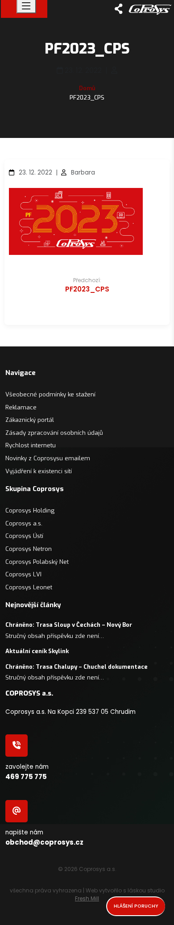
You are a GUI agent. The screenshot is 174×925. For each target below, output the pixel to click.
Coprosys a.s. (23, 523)
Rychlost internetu (30, 445)
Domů (87, 88)
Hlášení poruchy (136, 906)
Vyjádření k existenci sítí (38, 471)
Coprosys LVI (23, 574)
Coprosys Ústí (24, 536)
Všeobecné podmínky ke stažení (50, 394)
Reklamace (21, 407)
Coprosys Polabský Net (37, 562)
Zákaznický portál (29, 420)
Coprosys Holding (29, 510)
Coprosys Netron (28, 549)
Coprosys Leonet (28, 587)
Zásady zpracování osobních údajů (54, 433)
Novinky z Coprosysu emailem (47, 458)
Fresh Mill (87, 898)
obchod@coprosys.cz (44, 842)
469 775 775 (26, 776)
